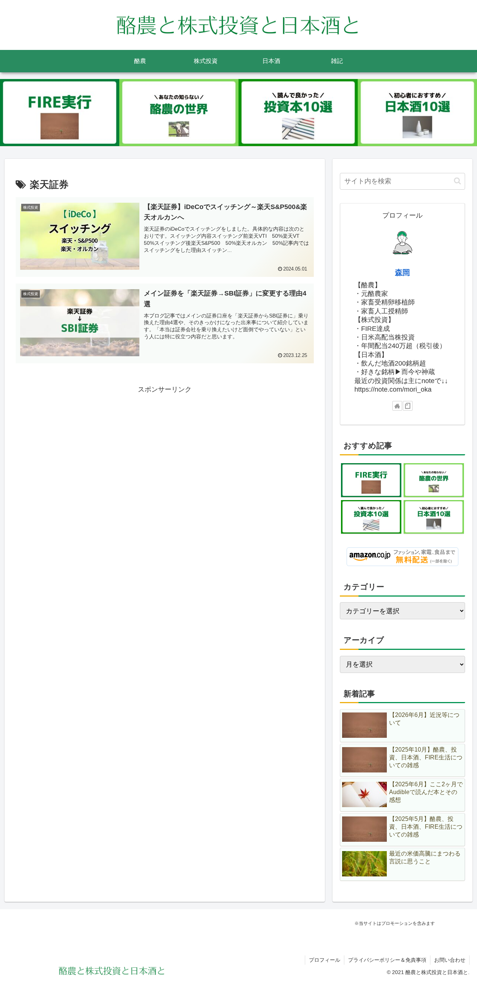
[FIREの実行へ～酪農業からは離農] (59, 112)
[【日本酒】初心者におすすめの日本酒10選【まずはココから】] (417, 112)
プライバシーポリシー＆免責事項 (387, 960)
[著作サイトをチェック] (397, 406)
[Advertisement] (165, 447)
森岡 (402, 272)
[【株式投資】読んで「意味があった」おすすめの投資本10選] (298, 112)
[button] (457, 181)
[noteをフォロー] (408, 406)
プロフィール (324, 960)
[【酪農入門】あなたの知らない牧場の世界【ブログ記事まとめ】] (178, 112)
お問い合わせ (449, 960)
